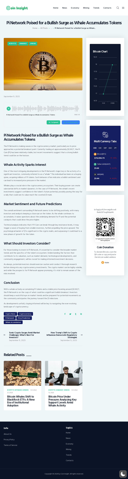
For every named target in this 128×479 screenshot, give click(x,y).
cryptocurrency (25, 313)
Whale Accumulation (13, 322)
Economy (69, 443)
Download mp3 (72, 122)
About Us (8, 434)
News (34, 43)
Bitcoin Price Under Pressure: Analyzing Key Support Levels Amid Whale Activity (62, 401)
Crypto (13, 43)
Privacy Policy (9, 439)
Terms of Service (10, 445)
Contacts (70, 460)
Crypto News (10, 313)
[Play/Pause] (8, 108)
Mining (68, 449)
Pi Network (10, 318)
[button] (123, 474)
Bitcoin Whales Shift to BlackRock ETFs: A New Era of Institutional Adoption (21, 401)
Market (24, 43)
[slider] (46, 109)
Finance (19, 390)
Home (34, 28)
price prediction (24, 318)
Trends (69, 455)
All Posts (44, 28)
